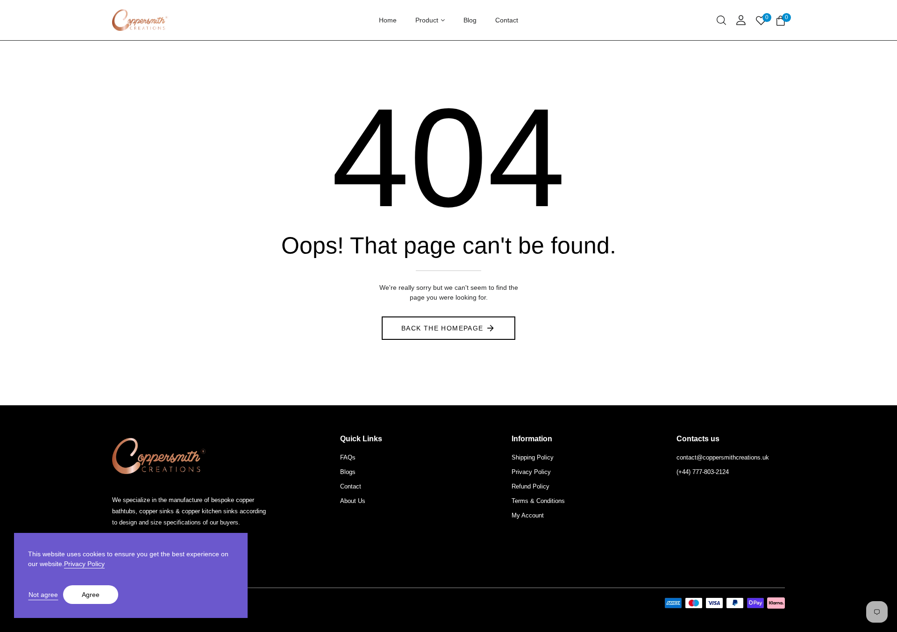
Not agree (43, 594)
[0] (780, 21)
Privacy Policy (84, 563)
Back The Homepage (442, 328)
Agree (91, 594)
